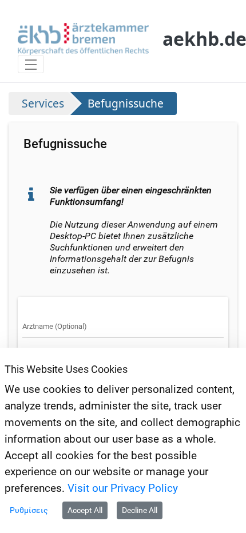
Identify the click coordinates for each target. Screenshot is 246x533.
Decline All (139, 510)
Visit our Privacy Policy (123, 488)
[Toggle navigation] (31, 64)
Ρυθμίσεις (29, 510)
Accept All (85, 510)
